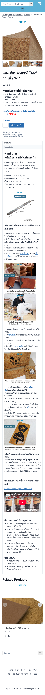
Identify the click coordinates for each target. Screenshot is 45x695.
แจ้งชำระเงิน (26, 670)
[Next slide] (41, 64)
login (17, 670)
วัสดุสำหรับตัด (12, 134)
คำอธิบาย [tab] (7, 143)
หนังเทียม (19, 134)
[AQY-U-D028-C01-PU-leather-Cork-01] (22, 40)
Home (10, 670)
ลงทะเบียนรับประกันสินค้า (18, 674)
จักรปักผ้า (11, 335)
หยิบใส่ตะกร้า (16, 125)
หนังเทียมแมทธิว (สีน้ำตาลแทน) (17, 628)
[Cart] (39, 3)
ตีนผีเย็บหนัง (24, 254)
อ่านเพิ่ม (7, 636)
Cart (35, 670)
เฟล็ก (28, 407)
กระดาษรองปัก (17, 346)
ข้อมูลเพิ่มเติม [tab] (8, 147)
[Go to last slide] (4, 64)
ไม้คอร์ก (20, 136)
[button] (22, 9)
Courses (33, 674)
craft (10, 136)
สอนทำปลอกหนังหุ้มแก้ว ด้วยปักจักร (18, 489)
